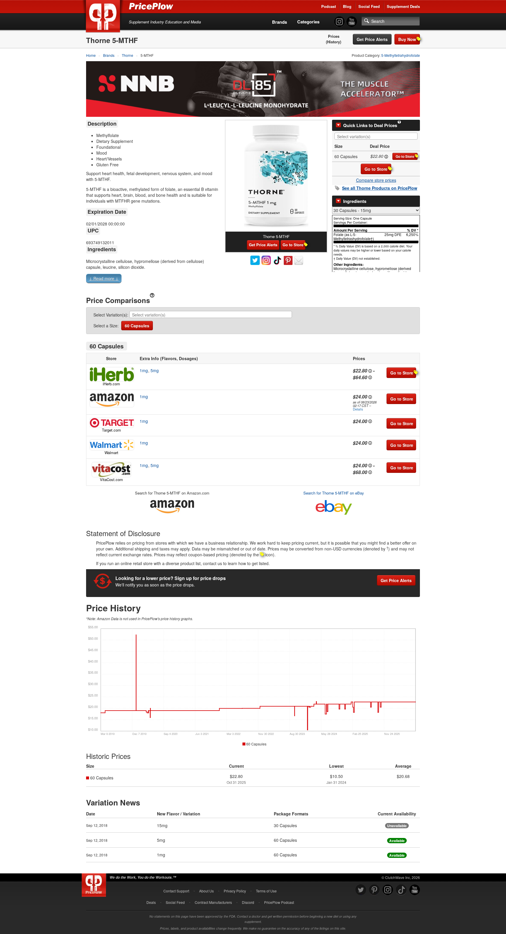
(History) (333, 42)
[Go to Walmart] (111, 445)
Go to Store (405, 156)
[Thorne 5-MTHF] (276, 176)
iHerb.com (111, 383)
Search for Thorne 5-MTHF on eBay (333, 493)
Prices (333, 36)
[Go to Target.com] (111, 422)
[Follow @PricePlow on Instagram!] (339, 21)
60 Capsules (137, 326)
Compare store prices (376, 180)
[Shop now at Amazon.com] (111, 400)
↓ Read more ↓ (104, 278)
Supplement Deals (403, 6)
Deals (151, 902)
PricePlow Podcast (279, 902)
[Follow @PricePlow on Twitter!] (360, 890)
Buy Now (407, 39)
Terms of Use (266, 890)
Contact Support (176, 890)
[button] (253, 279)
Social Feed (369, 6)
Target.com (111, 430)
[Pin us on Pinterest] (374, 890)
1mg (144, 370)
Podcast (328, 6)
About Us (206, 890)
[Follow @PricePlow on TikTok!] (401, 890)
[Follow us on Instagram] (387, 890)
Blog (347, 6)
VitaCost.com (111, 479)
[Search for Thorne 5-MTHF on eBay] (334, 506)
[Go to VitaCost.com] (111, 469)
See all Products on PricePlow (379, 188)
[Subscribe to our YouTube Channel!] (351, 21)
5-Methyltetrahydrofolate (400, 55)
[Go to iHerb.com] (111, 374)
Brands (279, 22)
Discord (248, 902)
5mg (155, 370)
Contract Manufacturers (213, 902)
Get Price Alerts (372, 39)
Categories (308, 21)
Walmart (111, 452)
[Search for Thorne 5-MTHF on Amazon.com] (172, 505)
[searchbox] (377, 136)
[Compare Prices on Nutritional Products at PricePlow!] (95, 883)
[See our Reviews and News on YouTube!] (414, 890)
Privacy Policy (235, 890)
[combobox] (376, 136)
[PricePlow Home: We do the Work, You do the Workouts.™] (104, 17)
